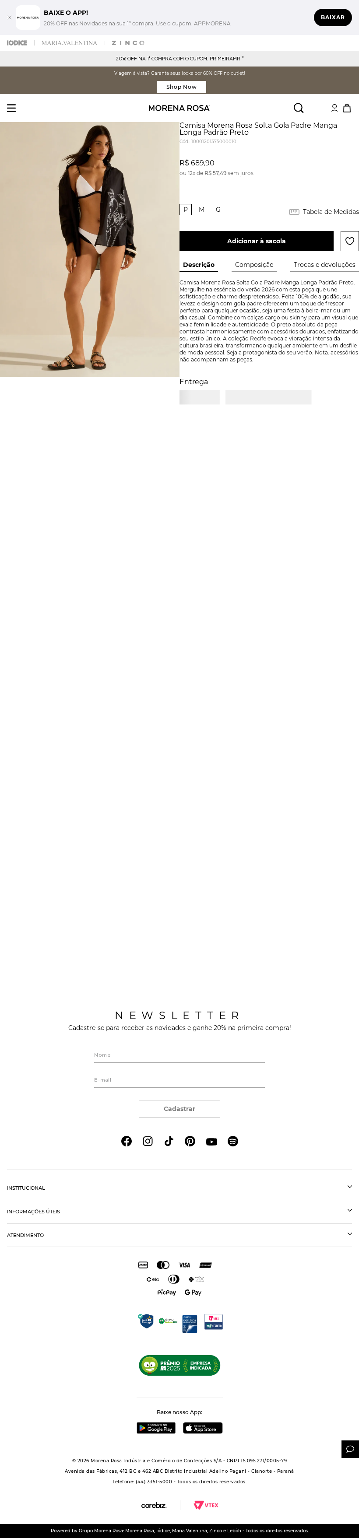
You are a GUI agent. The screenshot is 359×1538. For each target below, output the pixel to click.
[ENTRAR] (334, 108)
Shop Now (181, 87)
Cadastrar (179, 1109)
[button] (186, 209)
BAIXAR (333, 17)
